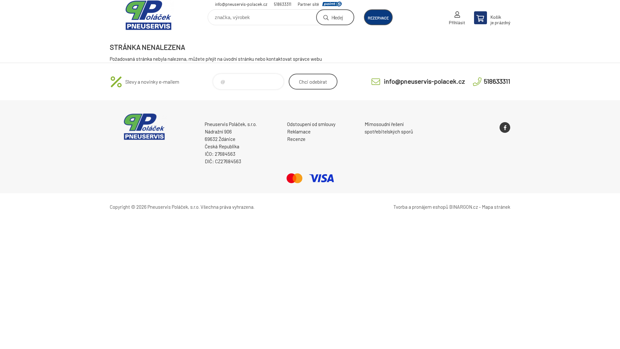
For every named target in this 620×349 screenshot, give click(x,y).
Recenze (296, 139)
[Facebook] (505, 127)
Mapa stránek (496, 207)
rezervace (378, 18)
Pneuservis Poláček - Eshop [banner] (148, 15)
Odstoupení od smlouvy (311, 124)
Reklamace (299, 131)
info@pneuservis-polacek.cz (241, 4)
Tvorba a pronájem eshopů (420, 207)
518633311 (282, 4)
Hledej (337, 17)
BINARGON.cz (463, 207)
